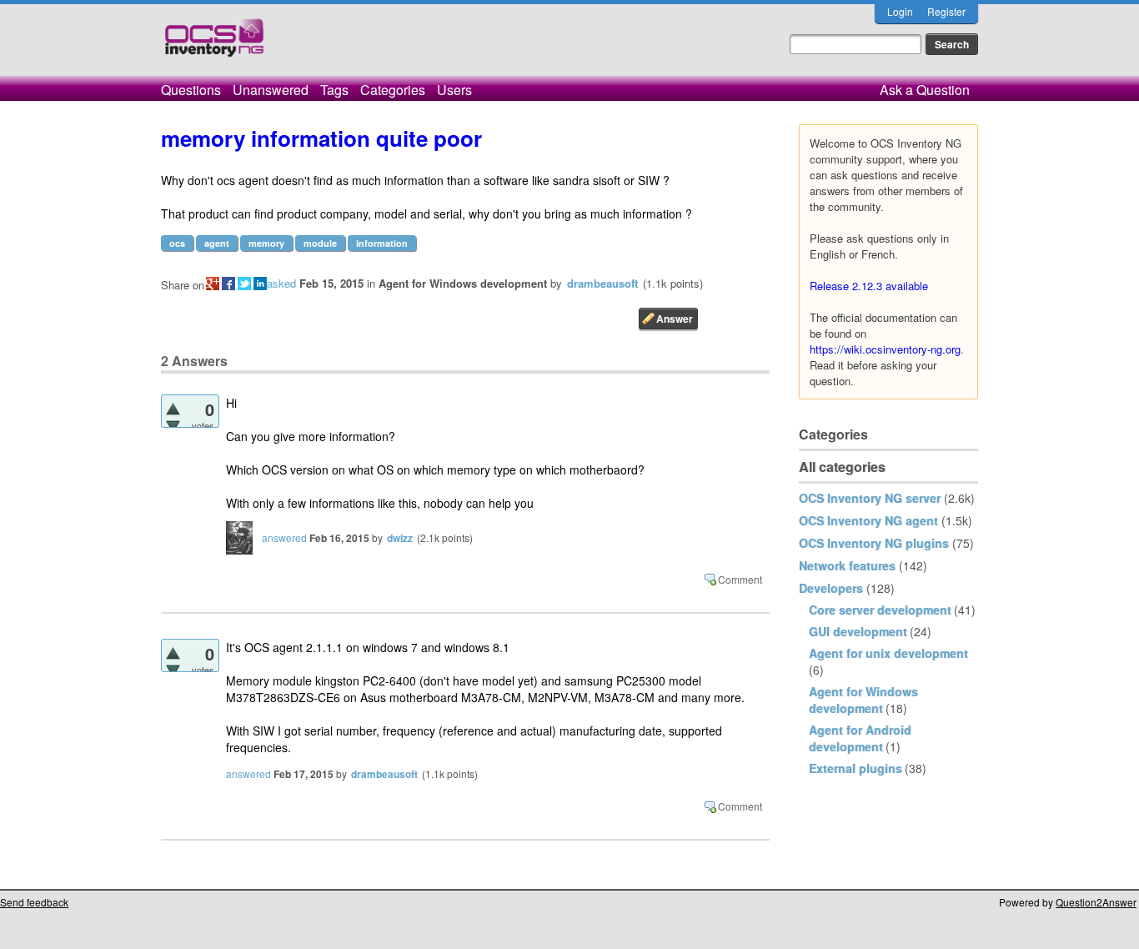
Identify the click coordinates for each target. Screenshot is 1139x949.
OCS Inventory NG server (870, 498)
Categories (392, 89)
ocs (177, 243)
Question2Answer (1096, 902)
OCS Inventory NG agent (868, 520)
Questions (191, 89)
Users (454, 89)
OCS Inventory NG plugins (874, 543)
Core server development (880, 609)
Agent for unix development (888, 653)
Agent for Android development (860, 738)
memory (266, 243)
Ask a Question (925, 89)
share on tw (244, 283)
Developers (831, 588)
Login (900, 11)
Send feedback (34, 902)
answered (284, 537)
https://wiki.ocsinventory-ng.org (885, 349)
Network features (847, 565)
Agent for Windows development (863, 699)
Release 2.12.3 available (869, 286)
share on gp (212, 283)
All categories (842, 466)
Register (946, 11)
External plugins (855, 768)
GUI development (858, 631)
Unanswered (271, 89)
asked (281, 283)
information (382, 243)
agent (216, 243)
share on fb (228, 283)
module (320, 243)
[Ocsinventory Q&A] (214, 44)
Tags (334, 89)
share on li (260, 283)
